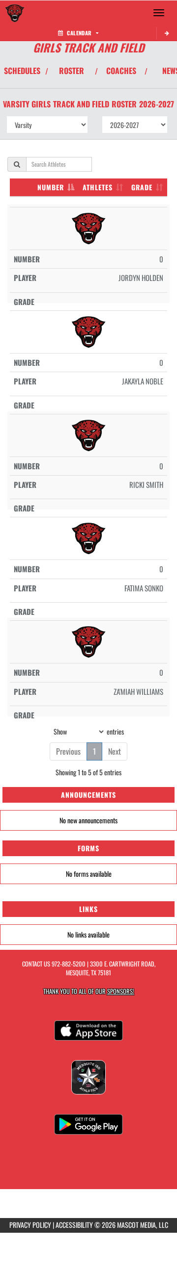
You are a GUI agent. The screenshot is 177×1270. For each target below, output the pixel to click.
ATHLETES (98, 187)
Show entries (89, 731)
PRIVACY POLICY (30, 1224)
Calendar (79, 33)
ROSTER (71, 71)
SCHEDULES (22, 71)
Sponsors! (120, 991)
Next (114, 751)
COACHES (121, 71)
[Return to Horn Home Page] (15, 12)
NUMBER (50, 187)
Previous (68, 751)
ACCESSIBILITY (74, 1224)
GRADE (141, 187)
